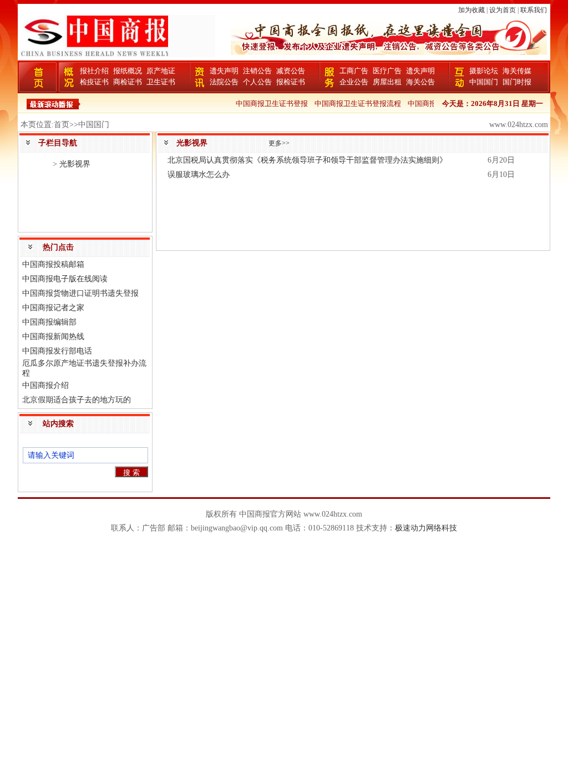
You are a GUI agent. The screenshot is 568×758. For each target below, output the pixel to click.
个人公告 (257, 82)
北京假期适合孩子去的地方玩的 (76, 400)
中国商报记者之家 (53, 308)
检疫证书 (94, 82)
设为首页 (502, 10)
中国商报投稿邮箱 (53, 264)
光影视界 (74, 164)
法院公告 (224, 82)
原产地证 (160, 71)
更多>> (279, 143)
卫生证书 (160, 82)
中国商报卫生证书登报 (267, 103)
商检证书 (127, 82)
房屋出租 (387, 82)
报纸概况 (127, 71)
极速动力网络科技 (426, 528)
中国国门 (483, 82)
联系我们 (533, 10)
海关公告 (420, 82)
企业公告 (353, 82)
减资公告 (290, 71)
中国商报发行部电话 (57, 351)
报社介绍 (94, 71)
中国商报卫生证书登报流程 (353, 103)
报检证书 (290, 82)
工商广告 (353, 71)
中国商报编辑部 (49, 322)
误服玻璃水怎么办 (199, 174)
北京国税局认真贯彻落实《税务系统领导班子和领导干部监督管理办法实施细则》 (307, 160)
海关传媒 (517, 71)
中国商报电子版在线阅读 (65, 279)
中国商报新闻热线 (53, 336)
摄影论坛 (483, 71)
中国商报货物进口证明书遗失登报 (80, 293)
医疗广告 (387, 71)
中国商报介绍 (45, 385)
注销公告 (257, 71)
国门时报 (517, 82)
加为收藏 (471, 10)
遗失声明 (224, 71)
